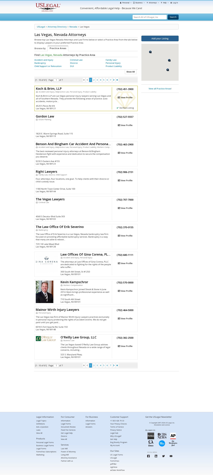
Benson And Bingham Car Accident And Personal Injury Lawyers (84, 144)
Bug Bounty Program (118, 442)
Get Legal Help (67, 433)
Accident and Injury (43, 59)
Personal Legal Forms (45, 442)
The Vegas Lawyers (50, 199)
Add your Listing (160, 38)
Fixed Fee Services (68, 430)
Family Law (111, 59)
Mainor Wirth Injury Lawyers (57, 309)
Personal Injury (113, 63)
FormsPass (114, 461)
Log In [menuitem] (175, 2)
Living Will (65, 455)
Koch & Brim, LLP (49, 88)
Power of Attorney (68, 451)
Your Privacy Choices (118, 424)
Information (65, 421)
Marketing (40, 455)
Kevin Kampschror (74, 282)
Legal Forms (41, 448)
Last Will (64, 448)
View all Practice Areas (160, 88)
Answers (89, 427)
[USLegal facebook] (148, 456)
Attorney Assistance (69, 458)
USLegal (41, 26)
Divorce (74, 63)
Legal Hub (114, 433)
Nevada (73, 26)
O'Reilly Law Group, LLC (79, 337)
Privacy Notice (116, 430)
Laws (38, 430)
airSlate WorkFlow (117, 470)
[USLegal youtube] (171, 456)
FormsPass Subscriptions (46, 451)
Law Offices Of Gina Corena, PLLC (86, 254)
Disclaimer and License (162, 425)
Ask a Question (42, 427)
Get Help (113, 439)
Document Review (68, 427)
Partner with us (67, 461)
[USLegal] (47, 3)
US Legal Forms (116, 455)
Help (164, 2)
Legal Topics (41, 421)
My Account (115, 445)
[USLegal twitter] (163, 456)
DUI (72, 66)
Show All (130, 71)
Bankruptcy (40, 63)
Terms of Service (117, 427)
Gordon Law (45, 116)
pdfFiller (113, 464)
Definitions (40, 424)
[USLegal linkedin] (156, 456)
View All (39, 433)
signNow (113, 467)
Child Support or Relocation (48, 66)
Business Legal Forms (45, 445)
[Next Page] (113, 80)
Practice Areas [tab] (58, 48)
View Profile (126, 97)
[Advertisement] (160, 110)
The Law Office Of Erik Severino (60, 226)
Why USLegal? (115, 436)
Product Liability (114, 66)
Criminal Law (76, 59)
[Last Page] (117, 80)
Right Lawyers (46, 171)
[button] (169, 60)
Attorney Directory (57, 26)
